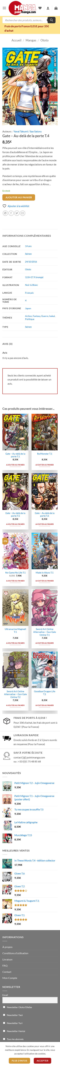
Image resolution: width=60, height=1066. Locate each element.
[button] (4, 8)
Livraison (7, 959)
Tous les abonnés (15, 1039)
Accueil (16, 40)
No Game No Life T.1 (15, 572)
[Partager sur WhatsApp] (5, 213)
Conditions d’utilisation (15, 953)
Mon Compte (9, 977)
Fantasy (36, 316)
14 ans (28, 246)
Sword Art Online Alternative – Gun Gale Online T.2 (15, 694)
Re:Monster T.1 (44, 453)
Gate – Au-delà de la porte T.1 (15, 455)
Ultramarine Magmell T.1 (15, 630)
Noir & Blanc (31, 285)
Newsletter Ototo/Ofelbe (19, 1007)
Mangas (31, 40)
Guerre (44, 316)
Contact (6, 971)
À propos (7, 946)
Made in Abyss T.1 (44, 572)
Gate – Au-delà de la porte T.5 (15, 514)
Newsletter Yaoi (14, 1015)
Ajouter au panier (19, 197)
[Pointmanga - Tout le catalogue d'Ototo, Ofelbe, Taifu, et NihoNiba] (22, 8)
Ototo (44, 40)
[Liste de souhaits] (40, 8)
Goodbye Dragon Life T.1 (44, 693)
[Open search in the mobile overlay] (29, 20)
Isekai (52, 316)
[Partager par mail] (22, 213)
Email (5, 995)
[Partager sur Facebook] (11, 213)
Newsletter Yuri (14, 1023)
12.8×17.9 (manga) (34, 277)
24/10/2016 (31, 261)
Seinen (28, 253)
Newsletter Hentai (15, 1031)
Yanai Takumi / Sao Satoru (27, 131)
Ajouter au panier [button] (15, 465)
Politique (29, 319)
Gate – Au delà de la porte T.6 (44, 514)
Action (28, 316)
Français (29, 292)
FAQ (5, 965)
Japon (28, 308)
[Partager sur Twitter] (17, 213)
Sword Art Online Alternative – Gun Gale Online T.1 (44, 632)
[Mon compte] (48, 8)
